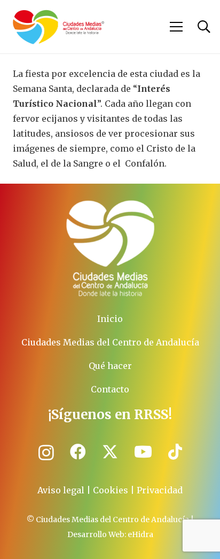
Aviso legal (60, 490)
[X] (110, 452)
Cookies (110, 490)
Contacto (110, 389)
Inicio (110, 318)
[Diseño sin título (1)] (110, 248)
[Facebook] (78, 452)
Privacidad (160, 490)
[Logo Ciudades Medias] (58, 27)
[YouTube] (143, 452)
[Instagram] (46, 452)
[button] (176, 26)
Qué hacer (110, 365)
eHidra (140, 534)
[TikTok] (175, 452)
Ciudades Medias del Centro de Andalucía (110, 342)
